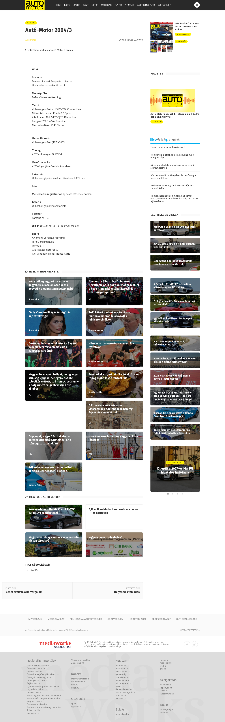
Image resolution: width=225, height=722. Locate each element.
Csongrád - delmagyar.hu (39, 677)
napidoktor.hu (122, 680)
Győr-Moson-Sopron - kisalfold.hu (43, 686)
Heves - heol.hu (34, 692)
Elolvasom (156, 122)
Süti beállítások (186, 619)
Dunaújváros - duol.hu (37, 680)
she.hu (163, 669)
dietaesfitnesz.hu (124, 689)
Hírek (58, 5)
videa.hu (164, 690)
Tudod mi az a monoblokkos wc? (167, 147)
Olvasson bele (182, 34)
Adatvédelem (115, 619)
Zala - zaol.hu (77, 663)
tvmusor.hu (121, 698)
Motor (95, 5)
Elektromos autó (146, 5)
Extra (67, 5)
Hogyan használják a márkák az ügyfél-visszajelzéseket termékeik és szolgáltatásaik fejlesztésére (174, 198)
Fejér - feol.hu (33, 683)
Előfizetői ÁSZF (161, 619)
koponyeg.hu (166, 688)
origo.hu (75, 688)
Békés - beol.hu (34, 671)
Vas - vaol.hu (33, 713)
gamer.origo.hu (123, 674)
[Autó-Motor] (35, 5)
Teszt (85, 5)
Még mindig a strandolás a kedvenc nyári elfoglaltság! (172, 156)
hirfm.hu (164, 712)
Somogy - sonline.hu (37, 704)
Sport (76, 5)
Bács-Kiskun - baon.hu (38, 665)
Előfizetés (163, 5)
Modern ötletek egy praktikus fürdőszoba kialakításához (172, 187)
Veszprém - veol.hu (80, 660)
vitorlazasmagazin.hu (126, 692)
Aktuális (129, 5)
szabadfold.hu (78, 681)
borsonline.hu (122, 714)
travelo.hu (120, 686)
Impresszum (35, 619)
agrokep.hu (76, 706)
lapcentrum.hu (167, 693)
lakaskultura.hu (123, 671)
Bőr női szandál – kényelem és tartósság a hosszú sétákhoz (173, 176)
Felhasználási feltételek (86, 619)
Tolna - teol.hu (34, 710)
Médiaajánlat (56, 619)
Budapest (31, 23)
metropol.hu (166, 663)
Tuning (118, 5)
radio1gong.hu (167, 709)
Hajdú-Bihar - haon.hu (37, 689)
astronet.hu (121, 665)
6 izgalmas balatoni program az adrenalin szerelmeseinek (172, 166)
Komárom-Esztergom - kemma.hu (43, 698)
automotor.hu (122, 668)
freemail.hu (165, 684)
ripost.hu (164, 660)
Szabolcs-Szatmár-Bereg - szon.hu (44, 707)
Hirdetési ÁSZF (137, 619)
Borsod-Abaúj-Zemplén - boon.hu (43, 674)
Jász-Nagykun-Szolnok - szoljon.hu (44, 695)
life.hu (163, 666)
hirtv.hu (74, 684)
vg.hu (74, 703)
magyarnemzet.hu (80, 678)
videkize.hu (121, 695)
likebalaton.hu (122, 677)
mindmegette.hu (123, 683)
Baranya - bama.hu (36, 668)
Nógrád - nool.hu (35, 701)
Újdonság (106, 5)
